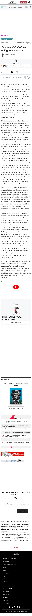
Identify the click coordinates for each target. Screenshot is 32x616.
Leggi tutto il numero (16, 408)
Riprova (16, 547)
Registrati (22, 511)
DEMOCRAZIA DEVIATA (11, 317)
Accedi (9, 511)
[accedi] (29, 2)
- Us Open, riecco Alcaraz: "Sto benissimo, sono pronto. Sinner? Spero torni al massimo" (15, 426)
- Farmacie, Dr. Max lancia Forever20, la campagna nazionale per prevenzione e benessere (14, 436)
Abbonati (23, 2)
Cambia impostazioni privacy (10, 564)
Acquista (16, 322)
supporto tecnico (22, 540)
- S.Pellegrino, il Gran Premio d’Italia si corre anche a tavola (16, 432)
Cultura (5, 36)
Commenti (6, 72)
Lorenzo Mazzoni (10, 54)
